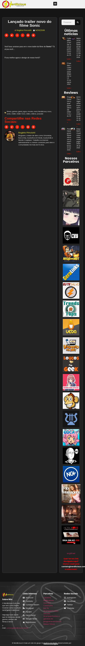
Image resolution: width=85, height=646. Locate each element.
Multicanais (48, 600)
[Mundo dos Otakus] (71, 382)
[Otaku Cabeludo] (71, 456)
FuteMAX (47, 597)
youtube (40, 114)
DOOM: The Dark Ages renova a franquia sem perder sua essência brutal (80, 106)
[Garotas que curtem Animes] (71, 437)
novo (49, 111)
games (14, 111)
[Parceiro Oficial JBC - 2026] (71, 177)
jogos (25, 111)
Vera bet (47, 603)
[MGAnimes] (71, 217)
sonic (9, 114)
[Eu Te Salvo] (71, 290)
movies (30, 111)
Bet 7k (46, 608)
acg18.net (71, 553)
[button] (55, 3)
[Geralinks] (71, 272)
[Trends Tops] (71, 309)
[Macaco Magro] (71, 401)
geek (20, 111)
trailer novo (21, 114)
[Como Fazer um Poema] (71, 419)
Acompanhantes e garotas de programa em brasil (52, 619)
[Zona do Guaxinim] (71, 199)
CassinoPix (48, 605)
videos (33, 114)
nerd (35, 111)
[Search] (77, 22)
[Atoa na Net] (71, 254)
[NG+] (71, 474)
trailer (14, 114)
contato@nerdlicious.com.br (17, 628)
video (28, 114)
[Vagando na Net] (71, 346)
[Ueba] (71, 327)
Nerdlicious (42, 111)
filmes (9, 111)
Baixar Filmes (49, 624)
